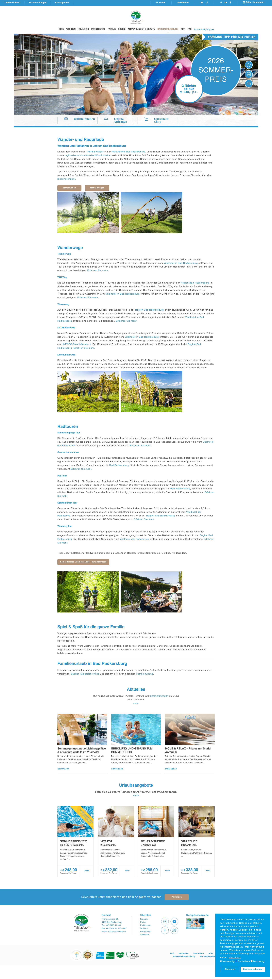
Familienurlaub (144, 674)
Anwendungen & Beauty (141, 29)
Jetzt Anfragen (97, 188)
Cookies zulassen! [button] (253, 969)
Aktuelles (136, 689)
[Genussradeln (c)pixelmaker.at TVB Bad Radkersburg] (151, 591)
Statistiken (243, 961)
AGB (210, 954)
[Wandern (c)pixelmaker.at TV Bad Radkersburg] (151, 212)
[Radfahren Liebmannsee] (88, 212)
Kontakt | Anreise (207, 957)
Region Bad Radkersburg (195, 283)
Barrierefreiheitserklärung (184, 957)
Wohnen (71, 29)
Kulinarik (83, 29)
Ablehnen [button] (230, 969)
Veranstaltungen (38, 3)
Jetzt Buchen (69, 188)
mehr (136, 703)
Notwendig (228, 961)
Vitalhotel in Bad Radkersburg (181, 263)
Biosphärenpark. (67, 179)
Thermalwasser (12, 3)
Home (61, 29)
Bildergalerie (62, 3)
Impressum (183, 954)
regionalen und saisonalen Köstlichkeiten (88, 155)
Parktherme (98, 29)
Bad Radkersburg (167, 29)
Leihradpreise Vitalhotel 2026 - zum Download (83, 562)
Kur (183, 29)
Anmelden (177, 897)
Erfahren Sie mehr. (98, 270)
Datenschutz (198, 954)
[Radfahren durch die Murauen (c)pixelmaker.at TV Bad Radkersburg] (88, 591)
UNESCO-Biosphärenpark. (77, 344)
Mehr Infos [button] (235, 957)
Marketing (258, 961)
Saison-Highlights (204, 29)
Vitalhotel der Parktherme (134, 539)
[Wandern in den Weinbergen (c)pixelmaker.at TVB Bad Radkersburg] (88, 391)
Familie (112, 29)
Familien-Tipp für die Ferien (232, 37)
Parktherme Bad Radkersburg (128, 152)
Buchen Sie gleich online (85, 674)
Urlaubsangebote (136, 785)
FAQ (189, 29)
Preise (121, 29)
